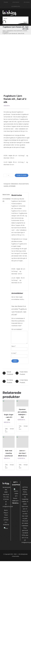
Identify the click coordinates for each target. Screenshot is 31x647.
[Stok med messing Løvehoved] (9, 442)
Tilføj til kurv (21, 175)
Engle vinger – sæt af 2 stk (8, 417)
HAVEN (6, 186)
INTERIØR (12, 186)
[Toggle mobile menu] (27, 12)
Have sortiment (24, 184)
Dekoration (14, 184)
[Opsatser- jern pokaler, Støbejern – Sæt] (22, 403)
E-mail (14, 353)
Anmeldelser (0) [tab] (6, 200)
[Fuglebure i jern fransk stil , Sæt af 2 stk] (15, 62)
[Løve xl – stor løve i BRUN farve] (22, 442)
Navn (13, 346)
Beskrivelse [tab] (6, 194)
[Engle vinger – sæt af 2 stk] (9, 406)
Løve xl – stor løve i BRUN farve (22, 453)
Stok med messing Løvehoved (9, 453)
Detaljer (11, 428)
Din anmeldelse (16, 329)
